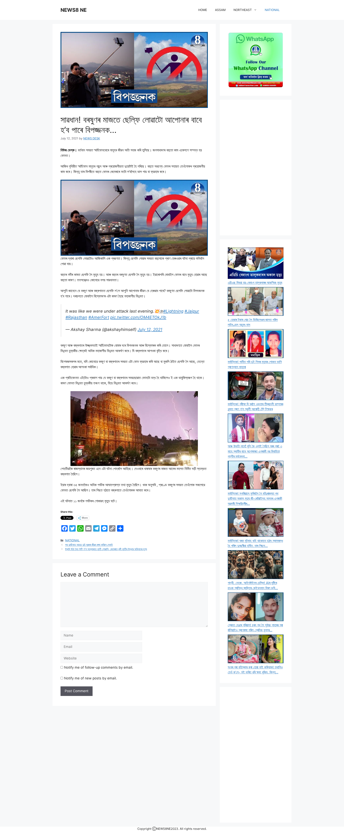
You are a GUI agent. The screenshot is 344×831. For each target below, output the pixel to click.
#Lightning (173, 311)
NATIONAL (272, 10)
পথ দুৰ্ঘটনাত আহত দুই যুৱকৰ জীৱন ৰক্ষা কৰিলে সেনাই (89, 544)
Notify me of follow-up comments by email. (98, 667)
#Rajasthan (76, 317)
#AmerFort (98, 317)
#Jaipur (192, 311)
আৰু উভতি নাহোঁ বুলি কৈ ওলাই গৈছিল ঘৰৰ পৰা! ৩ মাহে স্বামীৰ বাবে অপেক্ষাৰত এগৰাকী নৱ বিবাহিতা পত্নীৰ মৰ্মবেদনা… (255, 451)
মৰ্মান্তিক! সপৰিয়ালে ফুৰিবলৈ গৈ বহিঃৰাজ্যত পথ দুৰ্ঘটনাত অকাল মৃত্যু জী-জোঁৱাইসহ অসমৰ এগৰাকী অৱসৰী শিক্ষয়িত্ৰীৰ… (255, 498)
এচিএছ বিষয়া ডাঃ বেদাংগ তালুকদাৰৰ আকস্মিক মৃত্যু (255, 283)
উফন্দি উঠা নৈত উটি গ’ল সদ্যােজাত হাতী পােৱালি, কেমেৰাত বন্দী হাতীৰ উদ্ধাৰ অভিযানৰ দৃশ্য (106, 549)
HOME (202, 10)
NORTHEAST (243, 10)
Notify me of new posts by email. (90, 678)
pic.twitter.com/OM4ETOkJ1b (138, 317)
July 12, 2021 (150, 329)
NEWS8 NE (74, 10)
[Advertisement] (255, 167)
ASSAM (220, 10)
